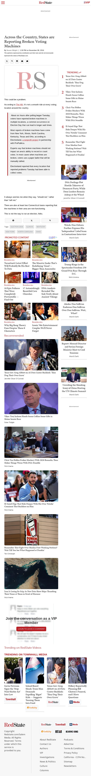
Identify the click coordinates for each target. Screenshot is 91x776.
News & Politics (48, 761)
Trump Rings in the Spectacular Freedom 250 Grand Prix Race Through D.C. (73, 269)
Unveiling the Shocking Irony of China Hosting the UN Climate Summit (74, 388)
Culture (43, 765)
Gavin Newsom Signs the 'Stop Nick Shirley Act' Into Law (12, 690)
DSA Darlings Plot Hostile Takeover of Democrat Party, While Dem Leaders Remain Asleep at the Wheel (74, 188)
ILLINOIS (29, 227)
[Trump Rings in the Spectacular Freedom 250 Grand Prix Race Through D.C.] (74, 254)
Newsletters (70, 765)
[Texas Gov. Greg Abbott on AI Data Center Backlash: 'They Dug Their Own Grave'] (31, 354)
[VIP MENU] (87, 3)
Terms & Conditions (74, 748)
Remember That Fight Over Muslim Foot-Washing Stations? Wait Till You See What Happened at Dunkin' (30, 549)
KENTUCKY (41, 227)
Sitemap (68, 761)
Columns (44, 770)
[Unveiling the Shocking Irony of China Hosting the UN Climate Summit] (74, 374)
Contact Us (45, 744)
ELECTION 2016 (17, 227)
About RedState (48, 739)
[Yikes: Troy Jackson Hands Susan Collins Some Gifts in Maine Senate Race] (31, 398)
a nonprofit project (30, 140)
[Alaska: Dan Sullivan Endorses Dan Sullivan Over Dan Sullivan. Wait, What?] (74, 293)
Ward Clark (74, 238)
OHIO (38, 232)
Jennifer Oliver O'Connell (13, 379)
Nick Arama (8, 466)
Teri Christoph (9, 554)
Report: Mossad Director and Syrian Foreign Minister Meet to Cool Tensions (74, 348)
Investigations (47, 757)
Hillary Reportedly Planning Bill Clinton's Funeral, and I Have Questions (77, 691)
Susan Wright (12, 50)
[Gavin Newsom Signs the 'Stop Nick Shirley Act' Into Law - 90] (13, 670)
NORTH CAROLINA (25, 232)
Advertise (68, 744)
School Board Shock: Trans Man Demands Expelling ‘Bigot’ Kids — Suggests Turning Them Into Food (34, 694)
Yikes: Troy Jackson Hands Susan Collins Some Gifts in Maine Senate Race (28, 417)
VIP (41, 752)
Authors (44, 748)
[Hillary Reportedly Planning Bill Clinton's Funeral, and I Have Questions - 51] (77, 670)
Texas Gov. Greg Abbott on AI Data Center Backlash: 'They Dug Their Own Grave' (30, 374)
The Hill (19, 105)
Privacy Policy (71, 752)
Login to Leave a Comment (31, 629)
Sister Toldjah (9, 422)
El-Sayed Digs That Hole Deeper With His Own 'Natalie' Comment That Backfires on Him (29, 505)
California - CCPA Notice (75, 757)
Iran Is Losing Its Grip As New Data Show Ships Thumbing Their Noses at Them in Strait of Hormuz (30, 592)
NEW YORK (10, 232)
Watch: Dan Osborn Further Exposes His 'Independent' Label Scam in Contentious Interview (73, 229)
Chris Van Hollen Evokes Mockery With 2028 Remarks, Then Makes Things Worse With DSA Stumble (31, 461)
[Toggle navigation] (3, 3)
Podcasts (68, 739)
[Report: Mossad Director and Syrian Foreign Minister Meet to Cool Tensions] (74, 333)
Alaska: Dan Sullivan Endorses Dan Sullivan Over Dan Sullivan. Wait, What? (74, 308)
